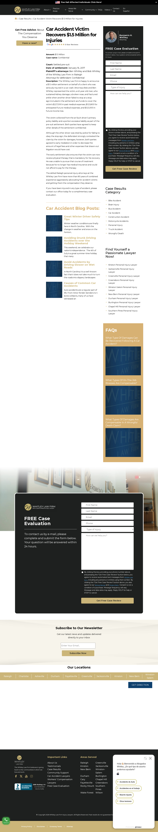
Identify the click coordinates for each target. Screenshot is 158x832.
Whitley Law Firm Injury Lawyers (61, 815)
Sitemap (70, 826)
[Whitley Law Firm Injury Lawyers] (27, 9)
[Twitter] (21, 777)
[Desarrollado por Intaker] (138, 827)
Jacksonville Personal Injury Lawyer (121, 270)
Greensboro (102, 782)
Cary (82, 779)
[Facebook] (15, 777)
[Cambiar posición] (145, 758)
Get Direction (140, 685)
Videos (107, 10)
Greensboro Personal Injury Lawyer (121, 281)
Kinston (84, 766)
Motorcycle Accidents (118, 221)
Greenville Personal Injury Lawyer (124, 276)
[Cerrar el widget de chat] (150, 758)
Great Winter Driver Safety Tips (82, 218)
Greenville (101, 763)
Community (90, 10)
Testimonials (54, 766)
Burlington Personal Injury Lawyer (124, 302)
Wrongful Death (116, 233)
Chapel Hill (101, 779)
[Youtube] (26, 777)
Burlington (101, 776)
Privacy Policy (114, 585)
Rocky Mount (87, 786)
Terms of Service (124, 151)
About (46, 10)
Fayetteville (86, 782)
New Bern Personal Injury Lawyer (124, 294)
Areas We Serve (72, 9)
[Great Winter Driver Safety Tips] (54, 223)
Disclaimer (41, 826)
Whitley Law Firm (128, 140)
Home (16, 19)
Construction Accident (118, 217)
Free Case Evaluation (58, 786)
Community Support (58, 772)
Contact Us (116, 9)
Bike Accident (114, 201)
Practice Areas (56, 9)
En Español (126, 9)
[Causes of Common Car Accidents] (54, 290)
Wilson (99, 792)
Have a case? (29, 43)
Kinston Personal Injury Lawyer (122, 265)
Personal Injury (115, 225)
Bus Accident (114, 209)
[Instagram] (31, 777)
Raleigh (84, 763)
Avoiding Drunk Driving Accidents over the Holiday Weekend (80, 240)
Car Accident (114, 213)
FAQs (100, 10)
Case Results (25, 19)
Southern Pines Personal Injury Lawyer (123, 312)
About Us (52, 763)
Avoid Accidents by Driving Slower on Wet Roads (79, 264)
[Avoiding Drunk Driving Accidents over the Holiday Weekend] (54, 245)
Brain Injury (113, 205)
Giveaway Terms (56, 826)
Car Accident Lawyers (58, 776)
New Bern (85, 769)
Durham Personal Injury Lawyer (123, 298)
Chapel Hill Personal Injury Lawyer (124, 307)
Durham (84, 776)
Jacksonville (102, 766)
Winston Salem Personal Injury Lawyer (122, 288)
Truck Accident (115, 229)
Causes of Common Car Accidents (80, 284)
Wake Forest (86, 792)
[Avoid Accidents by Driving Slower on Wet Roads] (54, 269)
